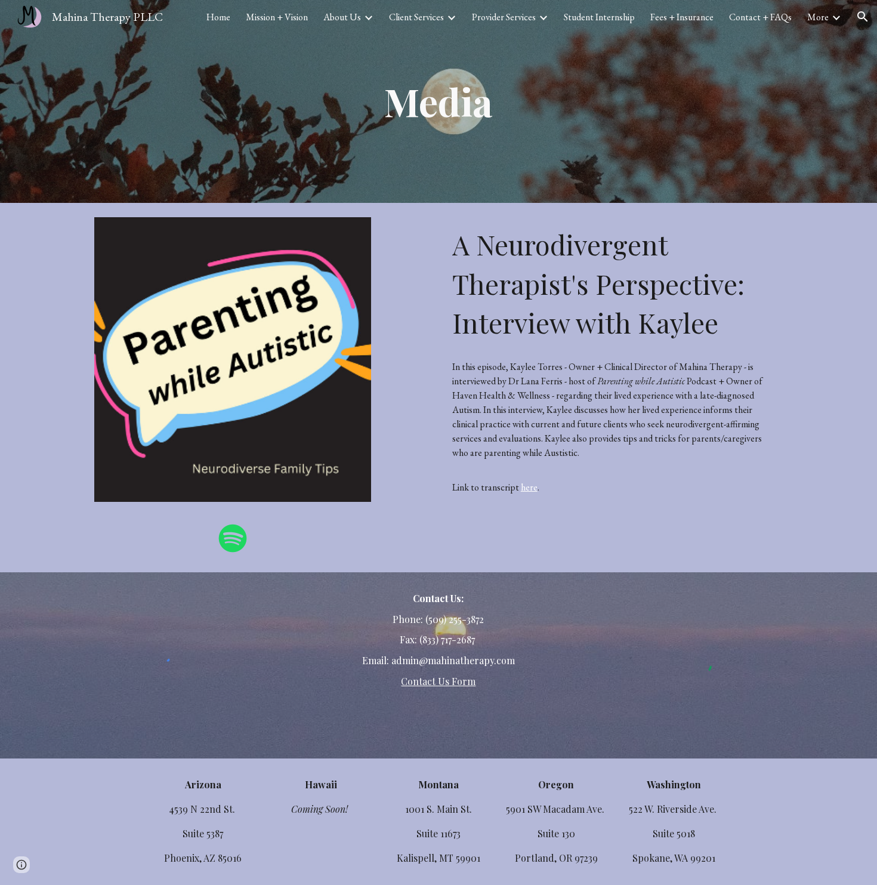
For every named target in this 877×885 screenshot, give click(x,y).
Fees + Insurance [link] (682, 17)
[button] (862, 16)
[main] (438, 101)
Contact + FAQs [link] (760, 17)
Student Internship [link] (599, 17)
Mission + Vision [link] (277, 17)
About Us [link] (342, 17)
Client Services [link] (416, 17)
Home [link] (218, 17)
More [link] (818, 17)
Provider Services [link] (504, 17)
